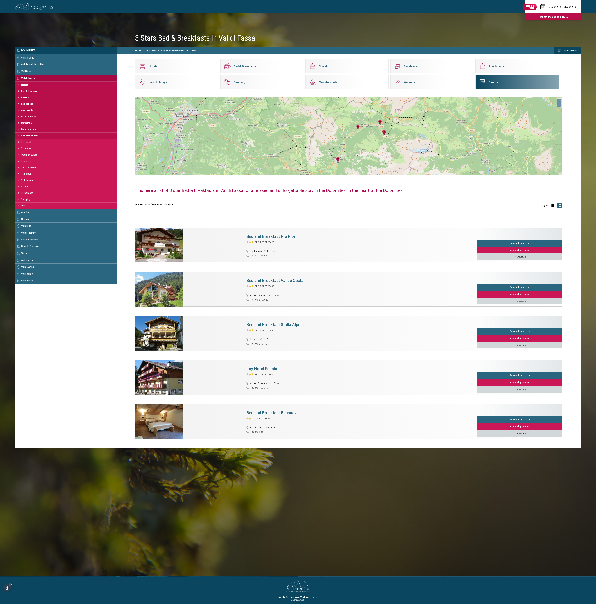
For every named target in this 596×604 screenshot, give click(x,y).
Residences (27, 104)
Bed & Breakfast (29, 91)
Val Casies (27, 273)
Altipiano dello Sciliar (32, 64)
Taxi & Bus (26, 174)
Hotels (24, 85)
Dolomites (28, 50)
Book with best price (520, 243)
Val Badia (26, 71)
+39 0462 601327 (259, 388)
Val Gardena (27, 57)
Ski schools (26, 142)
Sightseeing (27, 180)
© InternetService (293, 597)
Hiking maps (27, 193)
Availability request (520, 250)
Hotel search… (570, 50)
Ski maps (25, 186)
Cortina (25, 219)
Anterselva (27, 260)
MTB (23, 205)
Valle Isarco (27, 280)
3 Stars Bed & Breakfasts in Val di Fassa (178, 50)
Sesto (24, 253)
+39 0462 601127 (259, 344)
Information (520, 257)
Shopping (25, 199)
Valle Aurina (27, 266)
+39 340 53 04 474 (259, 432)
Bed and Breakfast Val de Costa (274, 280)
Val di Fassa (28, 78)
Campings (26, 123)
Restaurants (27, 161)
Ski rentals (26, 148)
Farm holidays (28, 116)
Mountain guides (29, 155)
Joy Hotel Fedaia (261, 368)
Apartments (27, 110)
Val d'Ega (26, 225)
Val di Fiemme (29, 232)
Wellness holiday (29, 135)
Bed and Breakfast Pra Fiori (271, 236)
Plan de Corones (30, 246)
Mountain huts (28, 129)
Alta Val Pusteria (30, 239)
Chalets (25, 97)
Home (138, 50)
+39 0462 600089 (259, 300)
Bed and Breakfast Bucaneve (272, 412)
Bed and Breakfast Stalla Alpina (275, 324)
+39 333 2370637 (259, 255)
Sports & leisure (28, 167)
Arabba (25, 212)
